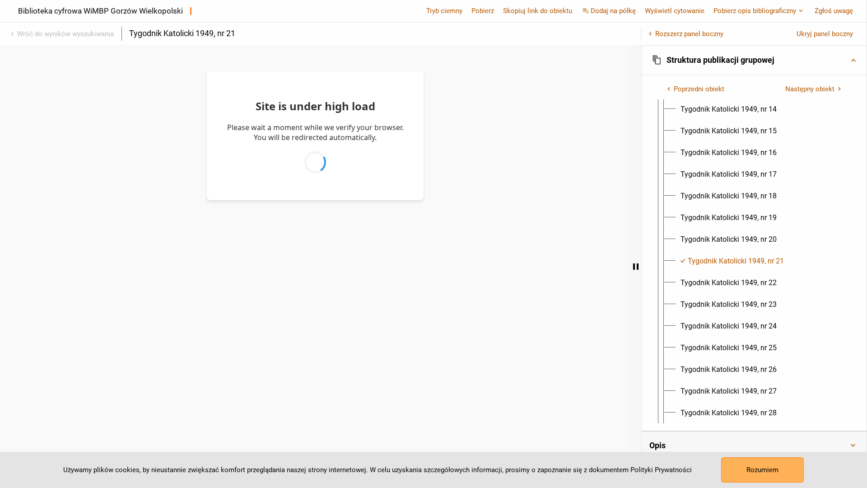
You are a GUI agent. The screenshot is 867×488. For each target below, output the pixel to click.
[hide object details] (635, 266)
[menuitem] (728, 109)
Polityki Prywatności (661, 470)
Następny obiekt (809, 89)
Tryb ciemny (444, 11)
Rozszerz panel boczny (689, 34)
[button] (754, 60)
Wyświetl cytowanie (674, 11)
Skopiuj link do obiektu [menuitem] (537, 11)
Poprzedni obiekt (699, 89)
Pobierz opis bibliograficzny (754, 11)
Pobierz (482, 11)
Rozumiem (762, 470)
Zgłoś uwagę (834, 11)
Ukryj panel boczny (825, 34)
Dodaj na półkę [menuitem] (613, 11)
